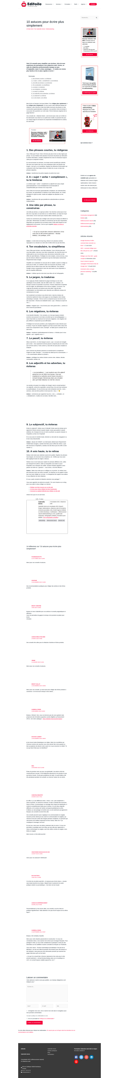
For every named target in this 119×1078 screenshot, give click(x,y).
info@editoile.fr (26, 1072)
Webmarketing (50, 29)
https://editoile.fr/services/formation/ (52, 719)
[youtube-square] (76, 1062)
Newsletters (51, 1054)
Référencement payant (87, 223)
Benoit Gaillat (36, 684)
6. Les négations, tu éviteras (39, 89)
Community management (87, 215)
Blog (49, 1052)
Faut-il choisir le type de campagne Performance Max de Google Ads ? (89, 264)
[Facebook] (43, 528)
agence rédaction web (38, 636)
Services (58, 4)
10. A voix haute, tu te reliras (39, 97)
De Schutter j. (36, 875)
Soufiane (34, 580)
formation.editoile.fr (79, 1050)
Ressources (48, 4)
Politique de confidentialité (46, 1018)
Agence (83, 4)
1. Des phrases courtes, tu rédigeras (41, 78)
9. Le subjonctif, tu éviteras (38, 95)
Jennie (33, 660)
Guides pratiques (52, 1050)
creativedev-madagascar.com (41, 852)
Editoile (83, 218)
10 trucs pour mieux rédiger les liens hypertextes (43, 489)
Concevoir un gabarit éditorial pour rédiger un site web (45, 491)
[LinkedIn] (62, 528)
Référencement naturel (87, 220)
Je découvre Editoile (89, 200)
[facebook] (76, 1057)
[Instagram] (52, 528)
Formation (67, 4)
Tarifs (75, 4)
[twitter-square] (81, 1057)
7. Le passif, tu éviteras (37, 91)
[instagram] (86, 1057)
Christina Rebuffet (37, 795)
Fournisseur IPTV (37, 556)
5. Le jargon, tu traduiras (38, 87)
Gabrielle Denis (36, 709)
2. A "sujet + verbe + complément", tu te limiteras (44, 80)
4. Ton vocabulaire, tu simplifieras (40, 85)
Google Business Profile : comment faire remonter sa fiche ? (88, 243)
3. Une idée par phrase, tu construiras (41, 82)
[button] (93, 4)
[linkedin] (91, 1057)
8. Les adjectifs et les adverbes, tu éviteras (43, 93)
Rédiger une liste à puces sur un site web (41, 487)
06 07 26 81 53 (26, 1070)
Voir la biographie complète (50, 517)
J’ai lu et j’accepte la (41, 1018)
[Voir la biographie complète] (58, 517)
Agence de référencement (39, 903)
